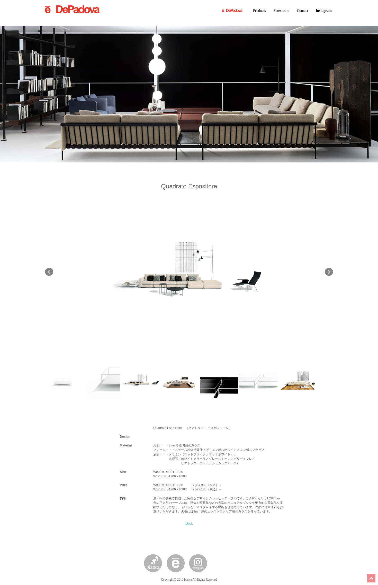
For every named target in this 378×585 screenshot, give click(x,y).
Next (329, 272)
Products (259, 11)
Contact (302, 11)
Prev (49, 272)
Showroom (281, 11)
